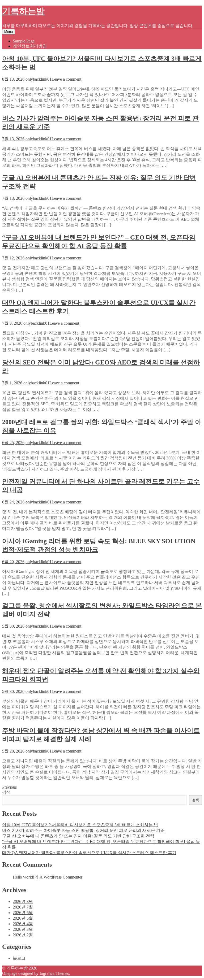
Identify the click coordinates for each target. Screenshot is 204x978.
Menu (8, 32)
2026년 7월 (23, 907)
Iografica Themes (54, 973)
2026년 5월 (23, 918)
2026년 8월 (23, 901)
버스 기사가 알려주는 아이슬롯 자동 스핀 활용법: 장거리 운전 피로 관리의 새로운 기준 (83, 830)
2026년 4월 (23, 924)
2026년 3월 (23, 929)
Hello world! (23, 877)
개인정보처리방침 (30, 46)
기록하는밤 (23, 11)
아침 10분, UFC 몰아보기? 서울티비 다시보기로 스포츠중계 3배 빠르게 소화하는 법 (80, 825)
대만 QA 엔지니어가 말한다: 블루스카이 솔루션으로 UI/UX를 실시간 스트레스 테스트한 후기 (89, 852)
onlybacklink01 (39, 79)
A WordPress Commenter (61, 877)
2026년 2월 (23, 935)
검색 (6, 792)
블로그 (19, 958)
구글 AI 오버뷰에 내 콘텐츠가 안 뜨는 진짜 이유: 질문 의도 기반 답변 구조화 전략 (78, 836)
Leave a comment (66, 79)
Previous (9, 787)
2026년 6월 (23, 912)
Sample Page (24, 41)
